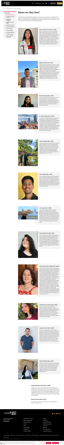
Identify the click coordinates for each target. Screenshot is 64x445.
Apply (33, 3)
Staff (25, 425)
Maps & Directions (46, 429)
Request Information (28, 420)
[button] (46, 3)
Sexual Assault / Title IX (28, 418)
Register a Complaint (35, 435)
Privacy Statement (6, 435)
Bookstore (45, 420)
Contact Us (45, 425)
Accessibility (26, 429)
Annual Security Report (20, 435)
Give (43, 3)
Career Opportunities (47, 431)
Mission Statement (27, 431)
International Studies (9, 8)
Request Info (38, 3)
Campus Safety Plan (28, 435)
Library (44, 418)
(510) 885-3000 (6, 421)
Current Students (27, 422)
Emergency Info (12, 435)
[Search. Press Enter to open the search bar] (48, 3)
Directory (45, 427)
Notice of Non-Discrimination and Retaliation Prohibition (49, 435)
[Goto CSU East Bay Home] (3, 8)
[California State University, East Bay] (10, 413)
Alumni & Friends (27, 427)
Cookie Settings (6, 437)
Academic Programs (47, 422)
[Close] (63, 443)
